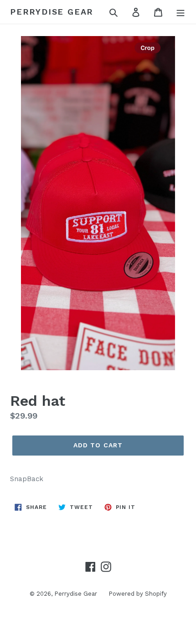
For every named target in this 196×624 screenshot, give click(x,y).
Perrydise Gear (51, 11)
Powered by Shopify (137, 593)
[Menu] (180, 12)
